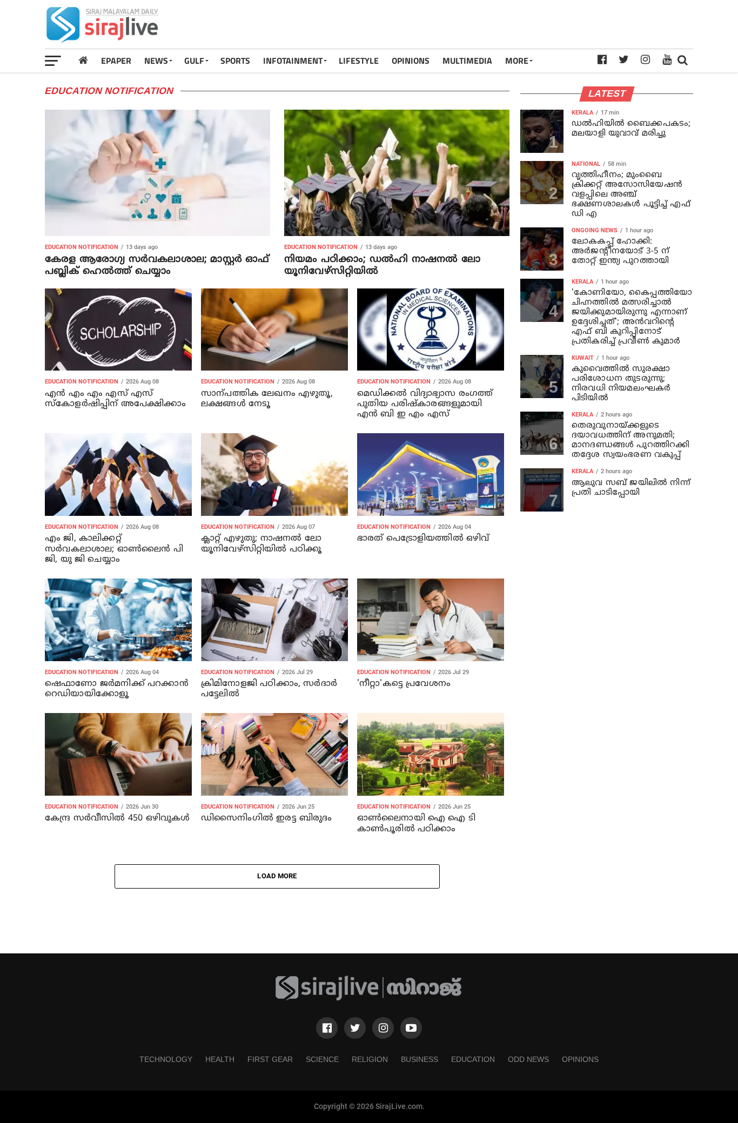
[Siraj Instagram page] (383, 1028)
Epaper (116, 60)
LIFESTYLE (359, 60)
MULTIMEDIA (467, 60)
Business (419, 1059)
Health (219, 1059)
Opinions (580, 1059)
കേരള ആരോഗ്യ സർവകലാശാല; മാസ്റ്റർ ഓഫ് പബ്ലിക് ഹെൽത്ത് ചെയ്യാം (157, 265)
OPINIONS (411, 60)
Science (322, 1059)
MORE (516, 60)
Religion (370, 1059)
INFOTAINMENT (293, 60)
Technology (165, 1059)
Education (473, 1059)
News (156, 60)
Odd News (528, 1059)
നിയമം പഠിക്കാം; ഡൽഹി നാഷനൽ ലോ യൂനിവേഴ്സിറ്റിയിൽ (382, 265)
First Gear (270, 1059)
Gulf (194, 60)
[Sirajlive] (369, 998)
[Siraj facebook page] (327, 1028)
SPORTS (235, 60)
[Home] (83, 60)
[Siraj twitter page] (355, 1028)
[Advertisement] (496, 24)
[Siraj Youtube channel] (411, 1028)
